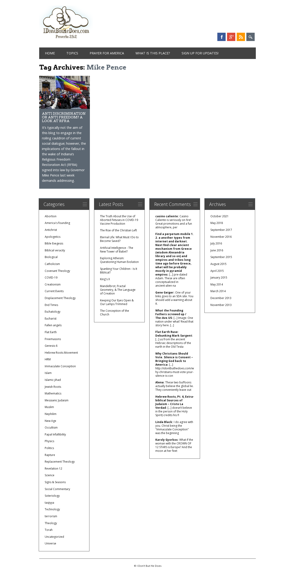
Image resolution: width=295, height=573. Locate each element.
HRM (48, 359)
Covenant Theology (57, 271)
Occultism (51, 427)
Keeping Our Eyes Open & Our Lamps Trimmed (117, 302)
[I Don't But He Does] (66, 39)
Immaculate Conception (60, 366)
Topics (72, 53)
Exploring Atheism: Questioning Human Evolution (119, 260)
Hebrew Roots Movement (61, 353)
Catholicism (52, 264)
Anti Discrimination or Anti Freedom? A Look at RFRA (64, 117)
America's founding (57, 223)
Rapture (50, 455)
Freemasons (53, 339)
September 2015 (221, 257)
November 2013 (221, 305)
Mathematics (53, 393)
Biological (51, 257)
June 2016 (216, 250)
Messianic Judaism (56, 400)
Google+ (231, 37)
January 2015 (218, 277)
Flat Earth (51, 332)
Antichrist (51, 230)
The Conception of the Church (114, 312)
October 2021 (219, 216)
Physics (49, 441)
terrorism (51, 516)
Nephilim (50, 414)
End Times (51, 305)
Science (49, 475)
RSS (241, 37)
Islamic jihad (53, 380)
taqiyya (49, 503)
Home (50, 53)
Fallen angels (53, 325)
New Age (50, 421)
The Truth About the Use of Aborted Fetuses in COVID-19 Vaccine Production (119, 220)
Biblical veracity (55, 250)
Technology (52, 509)
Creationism (53, 284)
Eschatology (52, 312)
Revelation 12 (53, 468)
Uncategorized (54, 537)
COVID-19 (51, 277)
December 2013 (220, 298)
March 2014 (218, 291)
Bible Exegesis (54, 243)
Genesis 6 (51, 346)
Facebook (221, 37)
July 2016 (216, 243)
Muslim (49, 407)
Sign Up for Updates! (200, 53)
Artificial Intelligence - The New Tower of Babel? (116, 249)
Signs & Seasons (55, 482)
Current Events (54, 291)
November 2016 (221, 237)
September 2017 (221, 230)
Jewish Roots (53, 387)
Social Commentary (57, 489)
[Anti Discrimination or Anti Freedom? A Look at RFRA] (64, 107)
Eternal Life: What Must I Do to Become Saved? (119, 239)
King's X (105, 279)
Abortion (50, 216)
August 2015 (218, 264)
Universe (50, 543)
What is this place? (153, 53)
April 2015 (217, 271)
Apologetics (52, 237)
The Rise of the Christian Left (118, 230)
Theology (51, 523)
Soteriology (52, 496)
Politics (49, 448)
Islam (48, 373)
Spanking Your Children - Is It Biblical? (118, 270)
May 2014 (216, 284)
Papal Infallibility (55, 434)
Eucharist (50, 318)
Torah (49, 530)
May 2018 (216, 223)
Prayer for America (107, 53)
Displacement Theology (60, 298)
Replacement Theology (60, 462)
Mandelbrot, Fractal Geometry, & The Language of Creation (118, 289)
